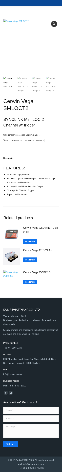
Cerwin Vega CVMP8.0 (36, 272)
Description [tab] (8, 158)
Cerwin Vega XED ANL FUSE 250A (40, 230)
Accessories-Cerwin (23, 135)
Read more (30, 241)
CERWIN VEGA (16, 140)
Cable (36, 135)
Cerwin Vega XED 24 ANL (38, 250)
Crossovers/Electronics (34, 140)
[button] (54, 24)
